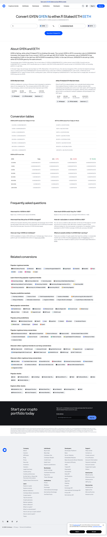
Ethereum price (89, 477)
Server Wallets (69, 455)
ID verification (89, 457)
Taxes (25, 516)
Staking (46, 485)
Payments (47, 475)
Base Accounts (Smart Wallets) (74, 460)
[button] (25, 6)
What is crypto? (27, 507)
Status (87, 469)
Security (25, 462)
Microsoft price (89, 492)
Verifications (68, 476)
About (25, 450)
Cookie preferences (29, 474)
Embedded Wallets (70, 457)
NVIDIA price (89, 487)
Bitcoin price (89, 475)
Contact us (88, 453)
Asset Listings (48, 470)
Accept (94, 531)
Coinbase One (48, 455)
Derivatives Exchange (50, 492)
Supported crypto (90, 467)
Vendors (25, 467)
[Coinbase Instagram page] (12, 522)
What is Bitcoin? (28, 504)
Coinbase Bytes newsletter (31, 493)
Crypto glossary (28, 500)
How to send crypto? (29, 514)
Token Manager (48, 477)
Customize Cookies (97, 526)
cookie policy (76, 525)
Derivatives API (69, 495)
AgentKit (67, 481)
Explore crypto (27, 486)
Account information (91, 460)
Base (66, 453)
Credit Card (47, 460)
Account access (90, 464)
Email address (59, 414)
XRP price (88, 482)
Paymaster (68, 469)
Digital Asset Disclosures (30, 480)
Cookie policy (27, 471)
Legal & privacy (27, 469)
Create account (89, 455)
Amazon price (89, 494)
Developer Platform (70, 450)
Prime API (67, 492)
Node (66, 478)
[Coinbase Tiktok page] (16, 522)
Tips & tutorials (27, 497)
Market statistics (28, 490)
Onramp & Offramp (70, 462)
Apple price (88, 489)
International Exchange (51, 489)
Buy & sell (47, 450)
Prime (46, 482)
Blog (24, 457)
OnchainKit (68, 471)
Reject (77, 531)
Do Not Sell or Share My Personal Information (30, 477)
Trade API (67, 467)
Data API (67, 474)
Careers (25, 453)
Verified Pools (48, 494)
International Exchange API (73, 490)
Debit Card (47, 462)
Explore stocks (27, 488)
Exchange (47, 487)
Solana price (89, 479)
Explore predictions (50, 464)
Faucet (67, 485)
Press (25, 460)
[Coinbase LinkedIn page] (7, 522)
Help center (88, 450)
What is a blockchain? (29, 509)
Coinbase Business (49, 472)
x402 (66, 464)
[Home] (4, 6)
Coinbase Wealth (49, 457)
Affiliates (26, 455)
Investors (26, 464)
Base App (46, 453)
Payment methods (90, 462)
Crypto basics (27, 495)
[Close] (103, 525)
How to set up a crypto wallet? (32, 511)
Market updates (27, 502)
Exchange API (69, 488)
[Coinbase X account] (2, 522)
